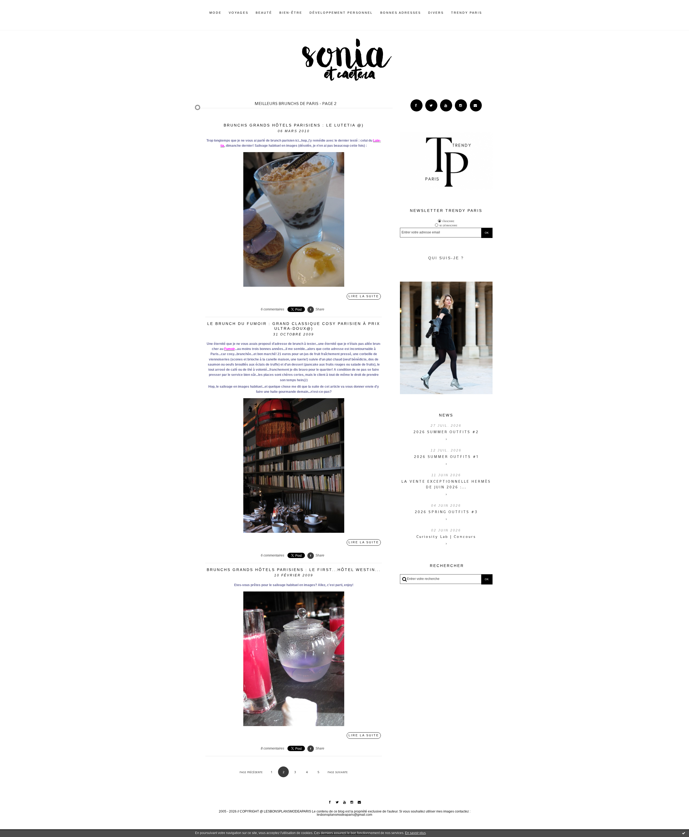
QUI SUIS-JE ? (446, 258)
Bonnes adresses (400, 12)
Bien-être (290, 12)
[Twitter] (431, 105)
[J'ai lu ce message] (683, 833)
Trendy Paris (466, 12)
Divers (436, 12)
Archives (486, 12)
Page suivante (338, 772)
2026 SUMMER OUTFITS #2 (446, 431)
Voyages (238, 12)
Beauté (264, 12)
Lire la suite (364, 296)
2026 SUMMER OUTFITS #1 (446, 456)
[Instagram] (461, 105)
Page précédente (251, 772)
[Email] (476, 105)
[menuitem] (215, 17)
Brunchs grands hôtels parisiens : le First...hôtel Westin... (294, 570)
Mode (215, 12)
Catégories (490, 12)
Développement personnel (341, 12)
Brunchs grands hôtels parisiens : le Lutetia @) (294, 125)
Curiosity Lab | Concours (446, 536)
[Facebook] (416, 105)
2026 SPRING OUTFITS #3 (446, 511)
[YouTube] (446, 105)
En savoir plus (415, 833)
